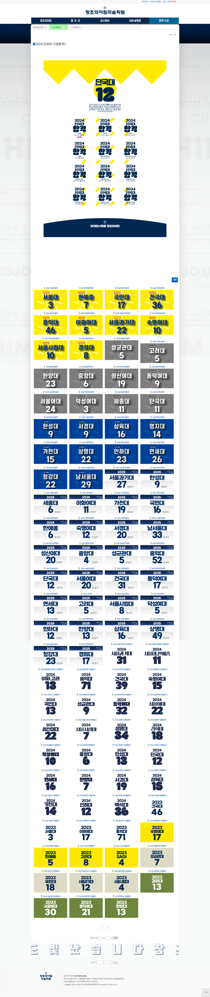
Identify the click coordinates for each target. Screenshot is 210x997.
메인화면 (145, 2)
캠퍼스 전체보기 (168, 2)
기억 (92, 962)
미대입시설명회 (155, 2)
